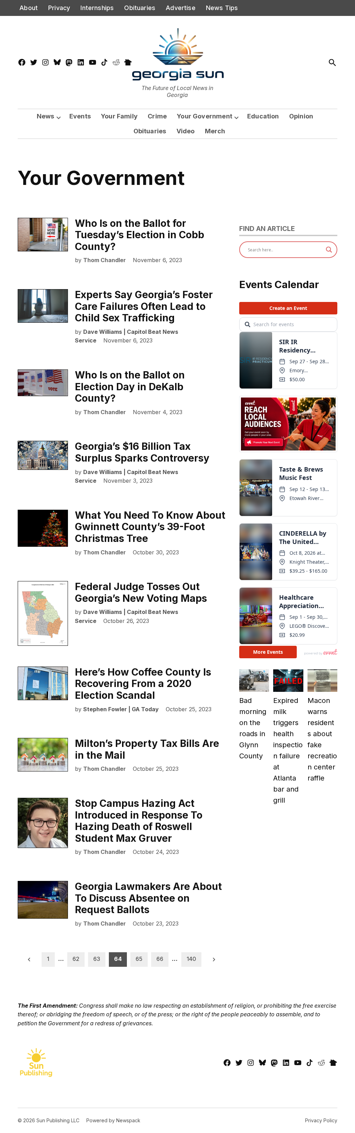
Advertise (181, 7)
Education (263, 116)
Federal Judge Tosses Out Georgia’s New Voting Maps (141, 592)
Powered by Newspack (113, 1120)
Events (80, 116)
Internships (97, 7)
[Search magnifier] (329, 250)
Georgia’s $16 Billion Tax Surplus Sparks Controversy (142, 452)
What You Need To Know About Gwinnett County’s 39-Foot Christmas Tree (150, 526)
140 (191, 958)
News (45, 116)
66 (159, 958)
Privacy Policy (321, 1120)
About (28, 7)
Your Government (204, 116)
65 (139, 958)
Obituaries (139, 7)
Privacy (59, 7)
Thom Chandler (104, 260)
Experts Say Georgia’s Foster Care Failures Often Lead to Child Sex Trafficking (144, 306)
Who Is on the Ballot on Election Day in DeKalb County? (130, 386)
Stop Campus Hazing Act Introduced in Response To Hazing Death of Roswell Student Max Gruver (138, 820)
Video (185, 131)
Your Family (119, 116)
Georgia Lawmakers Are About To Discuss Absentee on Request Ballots (148, 898)
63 (96, 958)
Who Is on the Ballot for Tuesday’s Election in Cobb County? (139, 234)
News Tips (222, 7)
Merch (215, 131)
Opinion (301, 116)
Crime (157, 116)
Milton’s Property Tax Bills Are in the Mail (147, 749)
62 (75, 958)
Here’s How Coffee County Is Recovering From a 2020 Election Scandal (143, 683)
